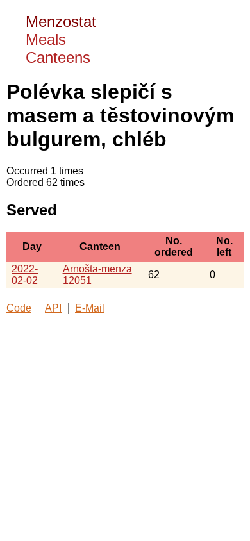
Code (18, 308)
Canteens (58, 57)
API (53, 308)
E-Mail (89, 308)
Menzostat (61, 21)
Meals (46, 39)
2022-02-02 (25, 274)
